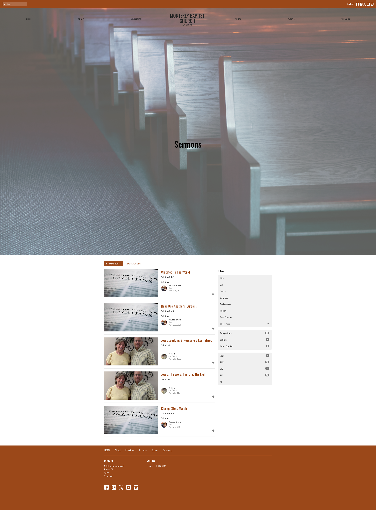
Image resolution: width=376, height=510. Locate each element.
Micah (222, 278)
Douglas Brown (244, 333)
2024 (244, 368)
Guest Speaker (244, 346)
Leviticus (224, 297)
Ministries (136, 19)
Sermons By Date (113, 263)
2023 (244, 375)
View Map (108, 476)
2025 (244, 362)
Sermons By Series (134, 263)
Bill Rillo (244, 339)
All (221, 381)
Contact (350, 3)
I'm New (238, 19)
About (81, 19)
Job (222, 284)
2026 (244, 355)
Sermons (345, 19)
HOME (28, 19)
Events (291, 19)
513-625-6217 (160, 466)
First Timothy (226, 317)
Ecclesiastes (225, 304)
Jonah (223, 291)
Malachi (223, 310)
